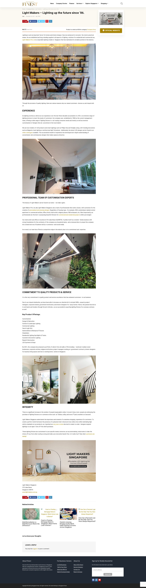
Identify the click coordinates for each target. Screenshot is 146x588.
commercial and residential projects (69, 215)
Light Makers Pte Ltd (28, 40)
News (52, 3)
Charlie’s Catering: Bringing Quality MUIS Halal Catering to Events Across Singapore (68, 524)
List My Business (61, 564)
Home (23, 9)
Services (79, 3)
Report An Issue (78, 572)
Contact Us (77, 569)
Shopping (104, 3)
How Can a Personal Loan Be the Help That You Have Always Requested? (87, 519)
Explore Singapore (91, 3)
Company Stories (61, 3)
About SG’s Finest (78, 564)
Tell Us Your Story (62, 567)
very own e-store (58, 424)
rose (23, 16)
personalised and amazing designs (39, 210)
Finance (71, 3)
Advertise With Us (62, 569)
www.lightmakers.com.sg (29, 492)
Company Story (30, 9)
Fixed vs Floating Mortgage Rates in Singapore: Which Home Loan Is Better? (49, 522)
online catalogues (27, 132)
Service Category (78, 567)
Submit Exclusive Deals (63, 572)
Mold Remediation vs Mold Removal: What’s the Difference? (31, 523)
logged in (35, 548)
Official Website (112, 30)
